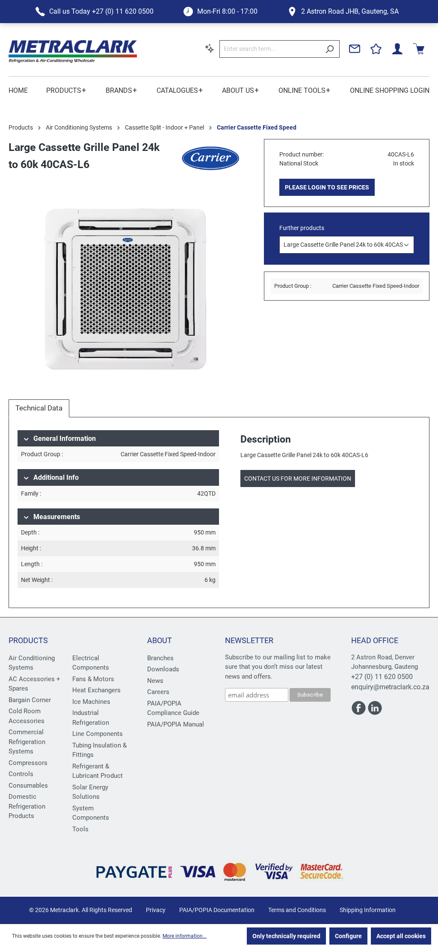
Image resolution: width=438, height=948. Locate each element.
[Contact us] (354, 49)
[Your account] (397, 49)
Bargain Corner (30, 700)
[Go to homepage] (73, 51)
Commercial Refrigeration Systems (27, 741)
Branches (160, 658)
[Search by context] (209, 48)
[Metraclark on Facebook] (359, 712)
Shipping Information (368, 910)
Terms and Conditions (297, 910)
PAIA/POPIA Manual (175, 724)
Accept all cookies (401, 936)
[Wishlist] (376, 49)
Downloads (163, 669)
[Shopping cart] (418, 49)
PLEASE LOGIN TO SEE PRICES (327, 187)
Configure (348, 936)
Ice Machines (91, 702)
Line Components (97, 734)
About (159, 640)
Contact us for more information (297, 478)
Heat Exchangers (96, 690)
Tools (80, 829)
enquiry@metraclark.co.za (390, 687)
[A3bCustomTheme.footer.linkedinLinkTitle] (374, 712)
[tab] (39, 408)
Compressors (28, 763)
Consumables (28, 785)
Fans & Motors (93, 679)
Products (28, 640)
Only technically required (286, 936)
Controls (21, 774)
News (155, 681)
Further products (301, 227)
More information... (185, 936)
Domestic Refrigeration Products (27, 806)
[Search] (330, 49)
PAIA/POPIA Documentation (217, 910)
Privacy (156, 910)
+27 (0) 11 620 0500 (382, 677)
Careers (158, 692)
